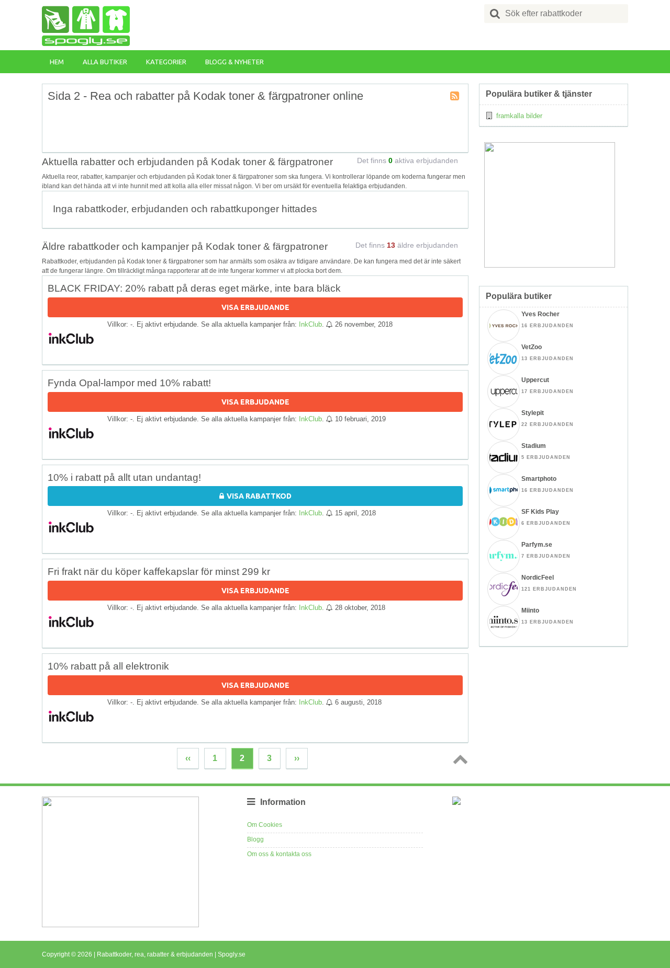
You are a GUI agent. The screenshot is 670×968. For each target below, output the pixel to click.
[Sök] (495, 13)
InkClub (310, 324)
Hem (57, 61)
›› (296, 758)
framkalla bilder (519, 116)
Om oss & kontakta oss (279, 854)
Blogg (255, 839)
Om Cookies (264, 824)
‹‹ (188, 758)
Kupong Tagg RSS (455, 96)
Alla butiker (105, 61)
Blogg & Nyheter (234, 61)
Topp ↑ (459, 759)
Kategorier (166, 61)
